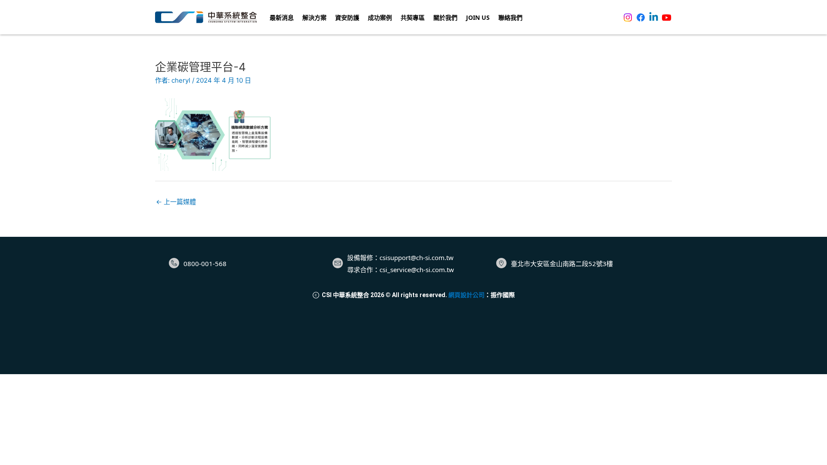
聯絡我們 (510, 17)
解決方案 (314, 17)
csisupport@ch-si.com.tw (416, 257)
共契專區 (413, 17)
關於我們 (445, 17)
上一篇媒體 (176, 202)
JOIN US (478, 17)
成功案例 (380, 17)
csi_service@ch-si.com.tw (416, 269)
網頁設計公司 (466, 294)
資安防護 (347, 17)
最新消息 (282, 17)
